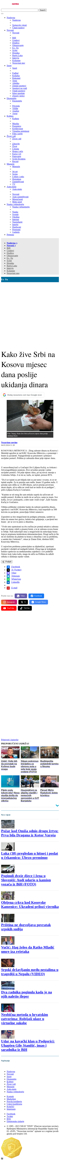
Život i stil (11, 136)
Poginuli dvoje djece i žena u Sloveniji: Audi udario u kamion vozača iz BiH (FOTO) (26, 880)
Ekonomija (11, 98)
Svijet (9, 260)
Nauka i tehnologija (15, 204)
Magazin (10, 164)
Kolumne (11, 271)
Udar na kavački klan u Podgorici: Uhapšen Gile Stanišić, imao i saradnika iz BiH (28, 1045)
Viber (13, 573)
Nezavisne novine (9, 442)
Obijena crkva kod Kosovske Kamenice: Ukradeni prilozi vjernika (30, 904)
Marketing (11, 1099)
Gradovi (10, 250)
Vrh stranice (9, 1066)
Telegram (15, 576)
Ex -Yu (10, 258)
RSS (9, 1119)
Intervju (10, 268)
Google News (40, 602)
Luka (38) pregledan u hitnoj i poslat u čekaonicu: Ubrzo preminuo (29, 855)
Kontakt (10, 1096)
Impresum (11, 1109)
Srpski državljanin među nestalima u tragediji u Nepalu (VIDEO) (29, 972)
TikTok (27, 608)
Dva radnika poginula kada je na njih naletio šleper (26, 994)
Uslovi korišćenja (14, 1104)
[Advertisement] (30, 314)
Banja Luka (12, 266)
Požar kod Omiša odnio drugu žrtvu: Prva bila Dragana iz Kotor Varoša (29, 833)
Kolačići (10, 1106)
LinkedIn (15, 582)
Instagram (11, 602)
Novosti (10, 30)
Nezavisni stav (13, 273)
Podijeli (8, 562)
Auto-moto (11, 186)
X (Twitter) (16, 570)
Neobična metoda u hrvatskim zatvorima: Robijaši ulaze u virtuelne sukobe (24, 1019)
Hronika (10, 263)
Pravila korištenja (14, 1101)
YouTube (10, 608)
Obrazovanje (12, 255)
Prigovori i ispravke (9, 739)
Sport (9, 65)
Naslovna (11, 17)
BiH (8, 248)
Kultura (10, 116)
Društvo (10, 253)
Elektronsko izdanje (15, 1121)
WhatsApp (16, 579)
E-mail (14, 588)
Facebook (15, 566)
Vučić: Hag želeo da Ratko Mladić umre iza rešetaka (27, 949)
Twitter (10, 1116)
